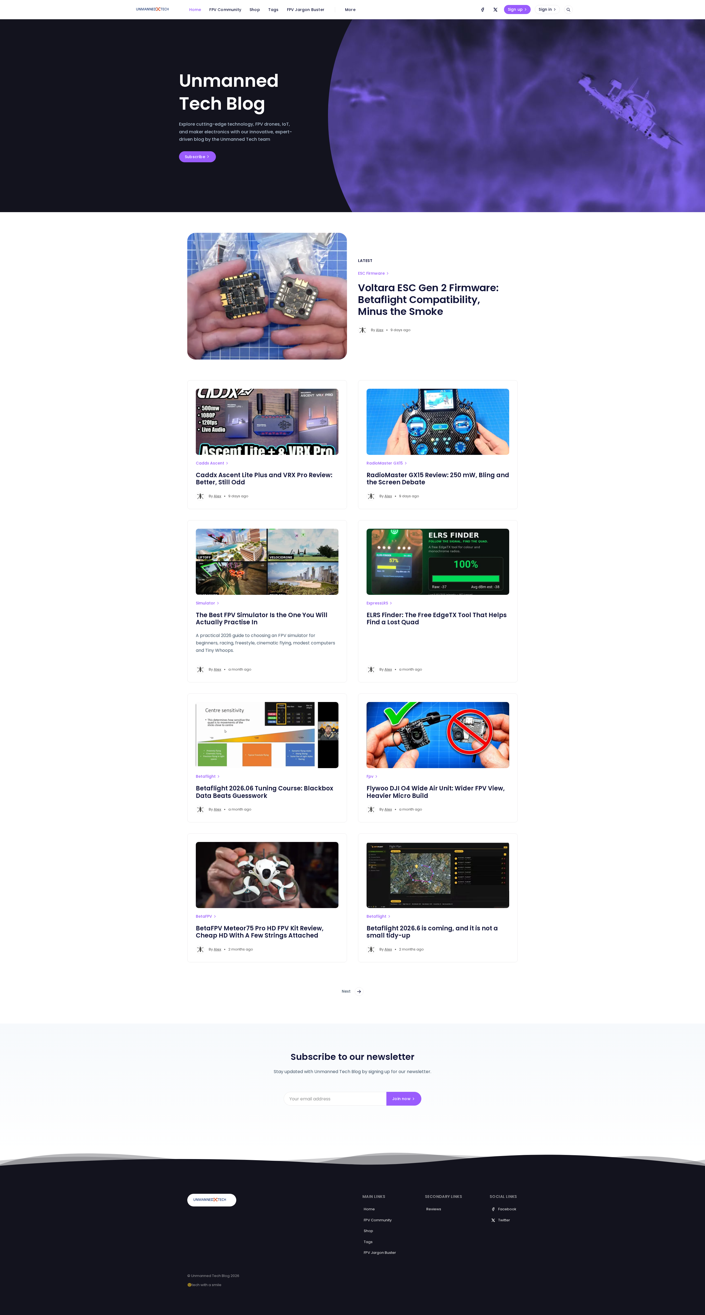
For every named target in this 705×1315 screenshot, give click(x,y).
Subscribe (195, 157)
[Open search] (568, 9)
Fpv (370, 776)
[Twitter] (495, 9)
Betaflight (206, 776)
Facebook (507, 1209)
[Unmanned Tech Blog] (154, 9)
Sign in (545, 9)
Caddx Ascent (210, 463)
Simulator (205, 603)
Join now (401, 1098)
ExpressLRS (377, 603)
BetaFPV (204, 916)
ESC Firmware (371, 273)
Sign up (515, 9)
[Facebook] (482, 9)
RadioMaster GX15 (385, 463)
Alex (379, 330)
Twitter (504, 1220)
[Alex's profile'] (362, 330)
